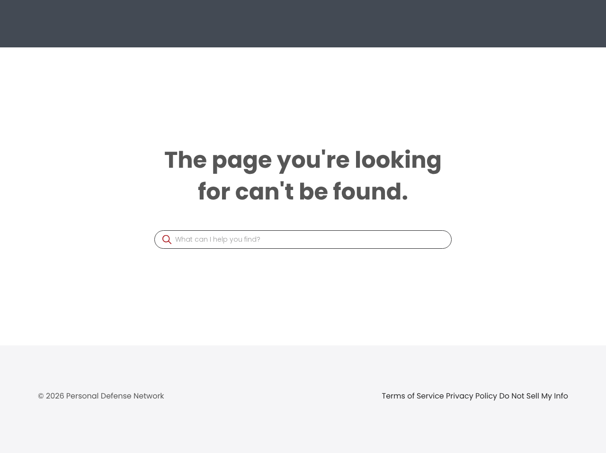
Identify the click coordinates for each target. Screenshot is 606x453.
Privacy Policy (472, 395)
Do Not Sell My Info (533, 395)
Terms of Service (414, 395)
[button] (167, 239)
